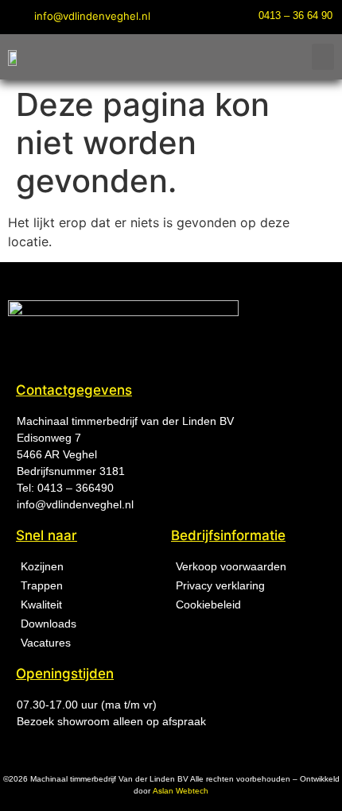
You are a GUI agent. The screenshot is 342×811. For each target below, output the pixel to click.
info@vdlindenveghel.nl (75, 504)
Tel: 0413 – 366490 (65, 487)
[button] (323, 57)
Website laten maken (174, 796)
